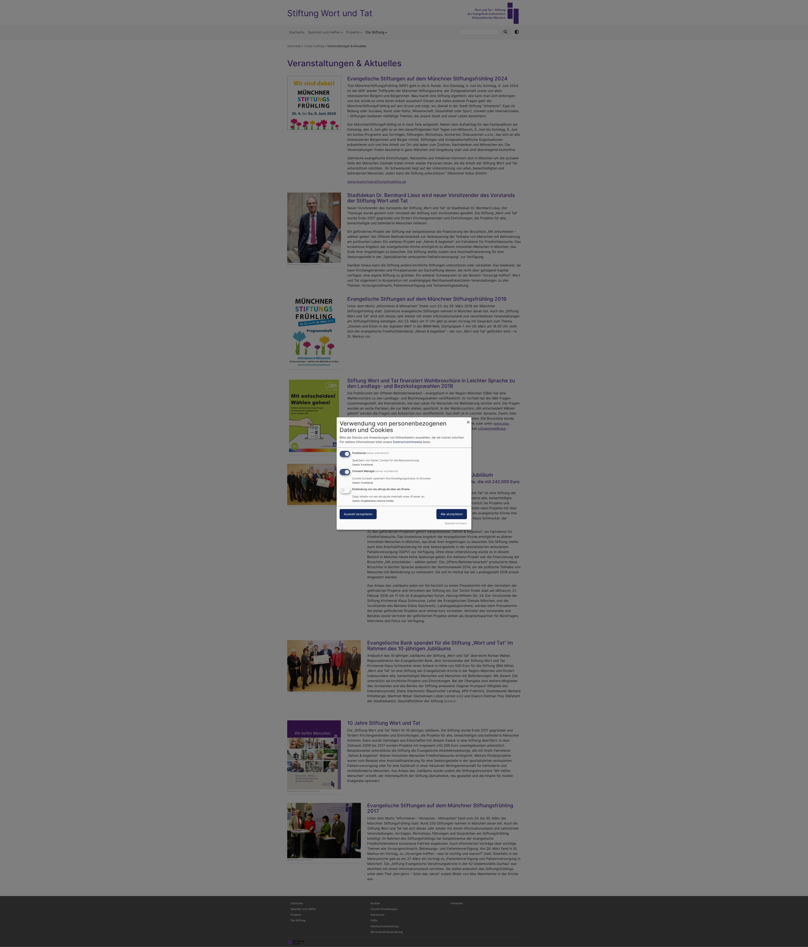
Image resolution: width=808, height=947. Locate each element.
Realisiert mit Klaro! (456, 523)
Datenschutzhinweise (407, 442)
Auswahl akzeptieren (358, 514)
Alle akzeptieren (452, 514)
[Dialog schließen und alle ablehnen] (468, 420)
